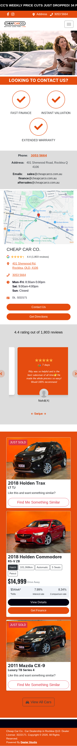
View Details (38, 602)
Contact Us (39, 307)
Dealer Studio (29, 742)
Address (42, 14)
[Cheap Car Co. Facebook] (8, 14)
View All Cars (41, 702)
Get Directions (39, 316)
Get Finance (38, 610)
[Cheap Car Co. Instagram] (13, 14)
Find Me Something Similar (38, 502)
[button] (68, 24)
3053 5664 (61, 14)
